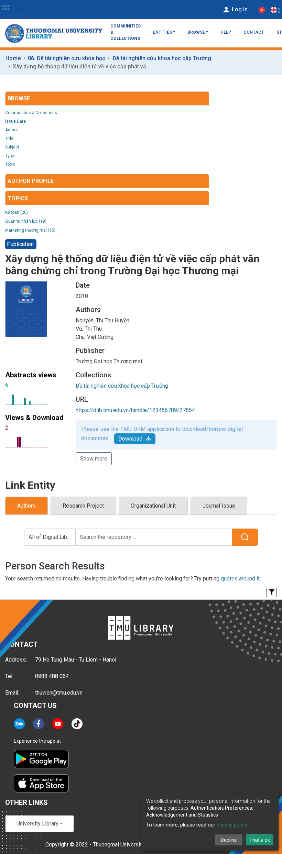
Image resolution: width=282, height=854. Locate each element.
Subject (12, 147)
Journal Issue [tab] (219, 505)
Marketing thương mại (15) (30, 230)
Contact (253, 32)
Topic (10, 164)
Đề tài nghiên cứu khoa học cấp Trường (161, 58)
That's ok (259, 840)
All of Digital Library (52, 537)
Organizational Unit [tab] (153, 505)
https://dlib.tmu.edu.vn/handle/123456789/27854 (135, 410)
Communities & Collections (125, 32)
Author (11, 129)
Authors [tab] (26, 505)
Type (9, 155)
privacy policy (232, 825)
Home (13, 58)
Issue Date (15, 121)
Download (130, 438)
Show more (93, 458)
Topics (18, 198)
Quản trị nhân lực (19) (25, 221)
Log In (239, 9)
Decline (229, 840)
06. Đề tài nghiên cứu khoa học (66, 58)
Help (225, 32)
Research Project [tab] (83, 505)
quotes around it (240, 578)
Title (9, 138)
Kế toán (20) (16, 212)
